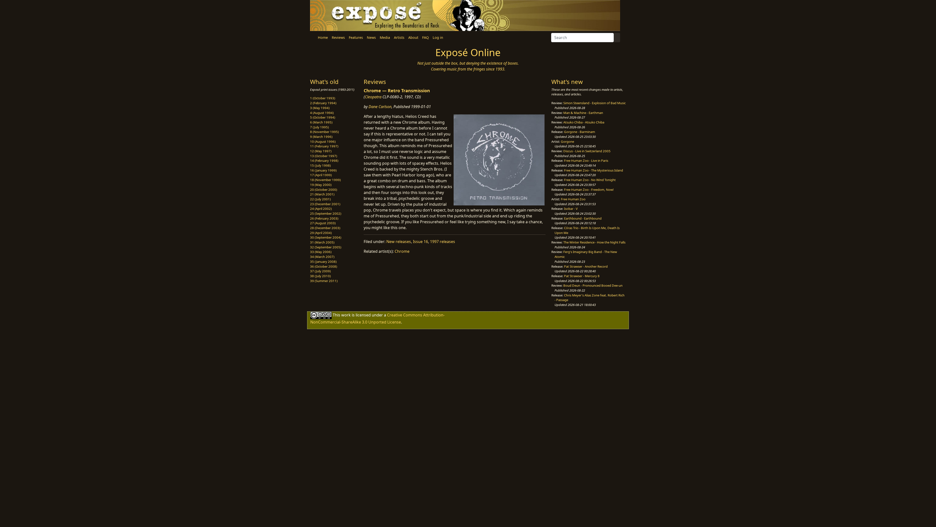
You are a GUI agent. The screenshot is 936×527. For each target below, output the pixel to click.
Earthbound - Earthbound (583, 218)
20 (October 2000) (323, 189)
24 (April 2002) (321, 208)
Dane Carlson (380, 106)
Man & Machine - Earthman (583, 113)
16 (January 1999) (323, 170)
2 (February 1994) (323, 103)
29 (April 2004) (321, 233)
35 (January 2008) (323, 261)
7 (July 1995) (319, 127)
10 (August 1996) (323, 141)
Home (323, 37)
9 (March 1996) (321, 136)
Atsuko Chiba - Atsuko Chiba (583, 122)
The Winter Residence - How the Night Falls (594, 242)
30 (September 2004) (325, 237)
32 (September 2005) (325, 247)
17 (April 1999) (321, 175)
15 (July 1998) (320, 165)
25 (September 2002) (325, 213)
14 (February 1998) (324, 160)
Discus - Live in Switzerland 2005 (587, 151)
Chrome (402, 251)
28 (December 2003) (325, 228)
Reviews (338, 37)
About (413, 37)
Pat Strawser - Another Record (586, 266)
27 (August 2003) (323, 223)
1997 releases (442, 241)
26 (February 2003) (324, 218)
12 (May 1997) (321, 151)
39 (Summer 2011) (324, 281)
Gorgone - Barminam (579, 132)
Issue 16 (420, 241)
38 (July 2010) (320, 276)
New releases (398, 241)
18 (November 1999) (325, 180)
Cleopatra (373, 97)
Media (385, 37)
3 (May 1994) (320, 108)
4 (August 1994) (322, 113)
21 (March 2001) (322, 194)
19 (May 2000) (321, 184)
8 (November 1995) (324, 132)
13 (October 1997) (323, 156)
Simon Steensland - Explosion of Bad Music (594, 103)
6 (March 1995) (321, 122)
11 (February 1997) (324, 146)
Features (356, 37)
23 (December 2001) (325, 204)
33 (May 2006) (321, 252)
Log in (438, 37)
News (371, 37)
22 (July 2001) (320, 199)
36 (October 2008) (323, 266)
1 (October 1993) (322, 98)
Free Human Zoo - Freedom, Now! (589, 189)
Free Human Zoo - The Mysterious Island (593, 170)
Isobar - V (571, 208)
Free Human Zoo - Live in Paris (586, 160)
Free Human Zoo (573, 199)
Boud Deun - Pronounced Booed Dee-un (593, 285)
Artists (399, 37)
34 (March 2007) (322, 256)
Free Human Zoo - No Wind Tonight (590, 180)
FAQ (425, 37)
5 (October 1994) (322, 117)
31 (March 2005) (322, 242)
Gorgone (567, 141)
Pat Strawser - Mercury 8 (582, 276)
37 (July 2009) (320, 271)
